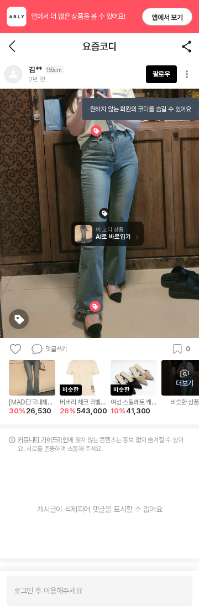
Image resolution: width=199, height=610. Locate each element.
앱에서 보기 (167, 17)
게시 (178, 590)
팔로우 (161, 74)
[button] (13, 74)
